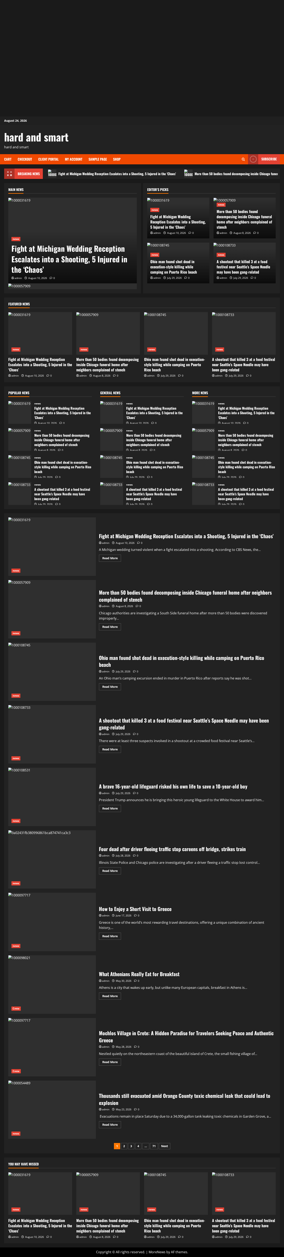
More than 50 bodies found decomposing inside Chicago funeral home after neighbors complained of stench (244, 219)
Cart (7, 159)
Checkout (25, 159)
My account (73, 159)
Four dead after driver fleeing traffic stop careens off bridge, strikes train (52, 859)
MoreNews (157, 1252)
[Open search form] (243, 159)
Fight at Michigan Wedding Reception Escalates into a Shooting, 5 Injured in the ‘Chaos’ (117, 173)
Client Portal (48, 159)
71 (154, 1146)
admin (18, 278)
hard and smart (36, 136)
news (16, 239)
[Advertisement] (142, 29)
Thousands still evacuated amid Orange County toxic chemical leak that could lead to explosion (52, 1110)
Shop (117, 159)
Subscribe (269, 158)
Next (164, 1146)
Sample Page (98, 159)
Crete (16, 1008)
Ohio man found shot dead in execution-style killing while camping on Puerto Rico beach (173, 267)
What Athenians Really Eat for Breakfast (52, 984)
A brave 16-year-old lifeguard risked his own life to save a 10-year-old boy (52, 797)
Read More (111, 559)
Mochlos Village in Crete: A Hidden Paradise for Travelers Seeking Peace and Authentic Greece (52, 1047)
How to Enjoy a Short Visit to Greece (52, 922)
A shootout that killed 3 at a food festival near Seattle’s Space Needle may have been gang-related (243, 267)
